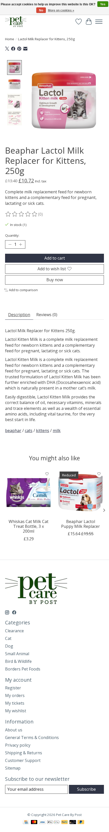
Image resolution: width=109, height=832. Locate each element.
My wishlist (15, 711)
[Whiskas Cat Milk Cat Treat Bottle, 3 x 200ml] (28, 492)
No (41, 10)
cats (28, 430)
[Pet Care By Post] (15, 21)
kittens (42, 430)
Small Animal (17, 653)
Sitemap (13, 768)
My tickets (14, 703)
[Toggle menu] (99, 22)
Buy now (54, 280)
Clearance (14, 631)
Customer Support (23, 760)
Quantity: (12, 235)
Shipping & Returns (23, 753)
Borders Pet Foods (22, 669)
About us (13, 730)
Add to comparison (23, 290)
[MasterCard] (34, 822)
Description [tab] (19, 314)
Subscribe (86, 789)
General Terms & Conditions (32, 737)
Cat (8, 638)
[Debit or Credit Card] (72, 822)
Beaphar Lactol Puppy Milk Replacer (80, 524)
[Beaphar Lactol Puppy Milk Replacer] (80, 492)
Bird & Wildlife (18, 661)
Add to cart (54, 258)
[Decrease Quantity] (10, 244)
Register (13, 688)
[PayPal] (64, 822)
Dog (9, 646)
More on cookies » (61, 10)
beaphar (13, 430)
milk (57, 430)
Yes (102, 4)
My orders (15, 695)
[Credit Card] (26, 822)
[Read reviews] (21, 214)
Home (9, 39)
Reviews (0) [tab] (46, 314)
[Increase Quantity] (20, 244)
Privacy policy (17, 745)
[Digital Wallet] (53, 822)
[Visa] (42, 822)
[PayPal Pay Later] (81, 822)
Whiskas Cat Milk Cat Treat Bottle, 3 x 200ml (28, 526)
